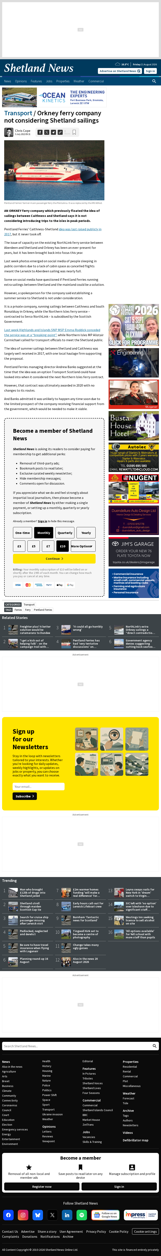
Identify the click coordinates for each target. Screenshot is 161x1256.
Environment (10, 1144)
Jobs (86, 1132)
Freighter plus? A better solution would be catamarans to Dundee (35, 630)
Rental (127, 1071)
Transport (18, 113)
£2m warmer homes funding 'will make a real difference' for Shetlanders (86, 894)
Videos (128, 1132)
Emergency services (15, 1129)
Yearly (86, 533)
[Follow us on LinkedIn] (67, 1215)
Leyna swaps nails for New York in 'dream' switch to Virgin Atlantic (140, 894)
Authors (128, 1120)
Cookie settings (145, 1231)
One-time (22, 533)
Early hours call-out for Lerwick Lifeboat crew (88, 904)
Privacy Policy (96, 1231)
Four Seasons (91, 1093)
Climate (7, 1091)
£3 (19, 546)
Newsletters (130, 1125)
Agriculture (9, 1071)
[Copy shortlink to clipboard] (60, 132)
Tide (125, 1103)
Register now (42, 1186)
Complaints (10, 1236)
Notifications (50, 1236)
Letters (47, 1131)
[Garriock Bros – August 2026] (134, 488)
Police (46, 1085)
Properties (130, 1061)
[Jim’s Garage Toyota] (134, 551)
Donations (29, 1236)
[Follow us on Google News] (105, 1215)
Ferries (18, 610)
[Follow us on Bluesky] (37, 1215)
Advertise (28, 1231)
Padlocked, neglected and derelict (34, 932)
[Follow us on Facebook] (8, 1215)
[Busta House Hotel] (134, 426)
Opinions (49, 1126)
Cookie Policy (118, 1231)
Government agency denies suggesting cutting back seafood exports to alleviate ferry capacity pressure (141, 646)
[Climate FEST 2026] (134, 306)
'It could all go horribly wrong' (88, 628)
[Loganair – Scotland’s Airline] (134, 394)
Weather (47, 1119)
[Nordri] (134, 363)
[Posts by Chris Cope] (8, 132)
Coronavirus (9, 1105)
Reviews (47, 1136)
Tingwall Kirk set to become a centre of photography (86, 934)
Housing (47, 1071)
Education (8, 1120)
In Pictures (89, 1073)
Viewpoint (48, 1141)
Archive (128, 1110)
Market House (91, 1120)
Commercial (92, 1100)
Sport (45, 1105)
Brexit (5, 1081)
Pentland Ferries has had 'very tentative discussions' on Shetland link (86, 645)
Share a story (47, 1231)
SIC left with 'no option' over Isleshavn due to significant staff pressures (141, 908)
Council (6, 1110)
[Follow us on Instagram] (23, 1215)
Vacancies (89, 1137)
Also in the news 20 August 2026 (85, 960)
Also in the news (12, 1067)
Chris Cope (22, 130)
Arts (4, 1076)
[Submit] (154, 1046)
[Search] (154, 81)
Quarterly (65, 533)
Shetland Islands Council (98, 1110)
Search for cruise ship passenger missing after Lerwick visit (34, 920)
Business (7, 1086)
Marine (46, 1076)
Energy (6, 1134)
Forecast (128, 1098)
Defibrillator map (135, 1140)
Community (9, 1095)
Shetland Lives (92, 1088)
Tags (126, 1115)
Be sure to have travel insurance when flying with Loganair (34, 948)
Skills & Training (92, 1142)
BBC (85, 1115)
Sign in (150, 71)
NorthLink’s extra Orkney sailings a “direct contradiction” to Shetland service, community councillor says (140, 634)
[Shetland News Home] (38, 75)
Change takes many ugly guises (86, 946)
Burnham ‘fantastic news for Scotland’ (86, 918)
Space (46, 1100)
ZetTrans (88, 1124)
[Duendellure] (134, 520)
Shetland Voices (93, 1083)
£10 (62, 546)
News (6, 1061)
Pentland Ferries (43, 610)
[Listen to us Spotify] (82, 1215)
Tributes (88, 1078)
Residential (130, 1067)
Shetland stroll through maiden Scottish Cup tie (30, 906)
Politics (47, 1090)
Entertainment (11, 1139)
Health (46, 1061)
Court (5, 1115)
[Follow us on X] (52, 1215)
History (46, 1066)
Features (89, 1068)
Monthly (44, 533)
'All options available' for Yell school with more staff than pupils (140, 934)
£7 (48, 546)
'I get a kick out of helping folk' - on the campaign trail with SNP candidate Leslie (33, 645)
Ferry (28, 610)
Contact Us (10, 1231)
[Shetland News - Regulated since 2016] (141, 1215)
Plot (125, 1081)
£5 (33, 546)
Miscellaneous (132, 1086)
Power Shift (49, 1095)
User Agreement (71, 1231)
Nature (46, 1080)
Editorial (88, 1061)
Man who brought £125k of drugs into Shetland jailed (32, 893)
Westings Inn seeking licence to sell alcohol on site (140, 920)
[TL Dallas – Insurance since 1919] (134, 583)
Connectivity (10, 1100)
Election (7, 1124)
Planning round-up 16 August (34, 960)
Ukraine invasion (52, 1114)
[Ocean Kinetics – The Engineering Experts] (54, 97)
